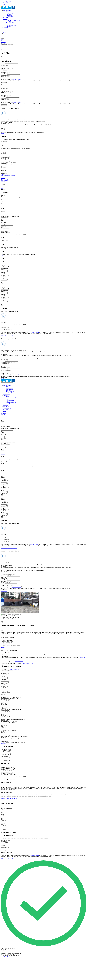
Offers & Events (6, 17)
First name (3, 64)
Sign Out (3, 189)
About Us (5, 19)
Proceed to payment (5, 232)
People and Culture (10, 22)
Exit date (3, 274)
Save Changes (4, 82)
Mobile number (4, 68)
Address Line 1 (4, 72)
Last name (3, 65)
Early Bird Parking (10, 11)
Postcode (2, 76)
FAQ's (2, 39)
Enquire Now (3, 740)
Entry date (3, 265)
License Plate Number (5, 78)
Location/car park (5, 669)
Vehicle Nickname (4, 162)
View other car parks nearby (15, 669)
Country (2, 69)
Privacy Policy (4, 956)
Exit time (3, 278)
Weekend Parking (10, 15)
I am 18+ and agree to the (11, 79)
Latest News (8, 26)
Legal (4, 4)
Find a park (3, 241)
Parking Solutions (7, 10)
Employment (8, 21)
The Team (8, 23)
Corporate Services (7, 1)
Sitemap (9, 956)
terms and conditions (16, 79)
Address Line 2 (4, 73)
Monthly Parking (9, 16)
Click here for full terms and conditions (9, 335)
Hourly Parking (9, 12)
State (2, 71)
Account (2, 133)
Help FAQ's (5, 2)
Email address (4, 66)
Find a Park (3, 42)
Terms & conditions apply (27, 663)
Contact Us (5, 27)
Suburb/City (3, 75)
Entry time (3, 269)
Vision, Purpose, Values (11, 25)
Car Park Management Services (13, 20)
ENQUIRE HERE (19, 661)
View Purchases (4, 378)
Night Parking (9, 14)
